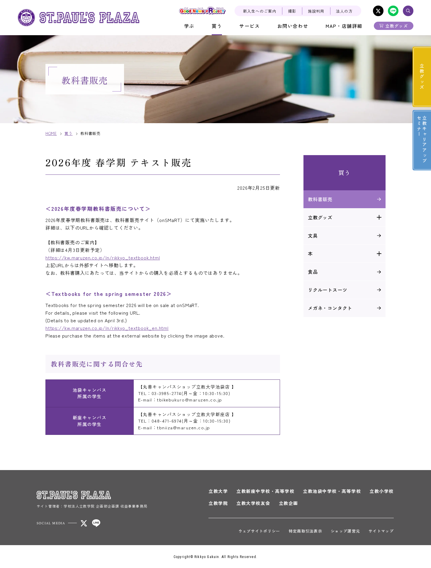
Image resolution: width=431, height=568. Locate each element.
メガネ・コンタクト (330, 307)
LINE (393, 11)
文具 (313, 235)
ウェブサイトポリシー (259, 531)
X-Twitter (378, 11)
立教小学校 (381, 491)
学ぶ (189, 25)
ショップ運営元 (345, 531)
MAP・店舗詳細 (343, 25)
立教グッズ (396, 26)
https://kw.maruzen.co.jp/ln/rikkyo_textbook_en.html (107, 327)
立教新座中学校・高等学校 (265, 491)
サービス (249, 25)
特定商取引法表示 (305, 531)
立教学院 (218, 503)
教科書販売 (320, 199)
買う (217, 25)
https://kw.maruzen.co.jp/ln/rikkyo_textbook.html (102, 257)
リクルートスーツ (327, 289)
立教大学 (218, 491)
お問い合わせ (292, 25)
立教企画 (288, 503)
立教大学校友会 (253, 503)
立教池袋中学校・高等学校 (332, 491)
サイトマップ (381, 531)
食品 (313, 271)
